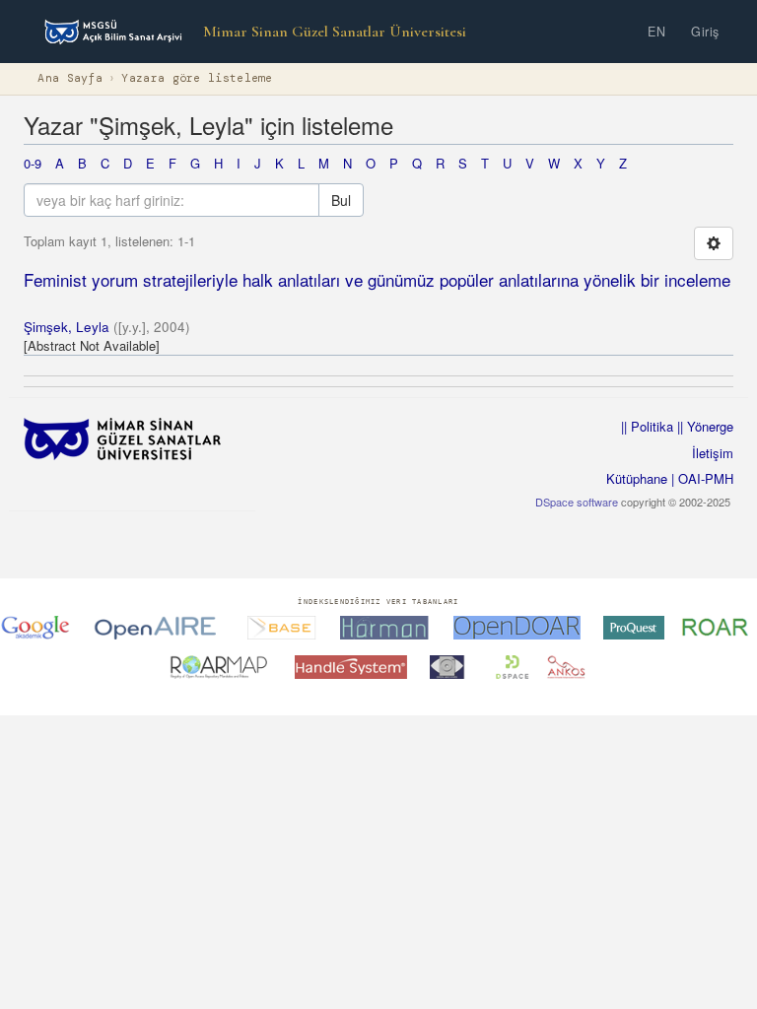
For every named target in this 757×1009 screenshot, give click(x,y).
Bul (341, 200)
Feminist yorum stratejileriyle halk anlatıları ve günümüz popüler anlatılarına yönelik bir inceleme (377, 279)
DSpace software (576, 501)
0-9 (32, 163)
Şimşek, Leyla (66, 326)
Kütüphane (636, 478)
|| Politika (647, 426)
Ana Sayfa (70, 78)
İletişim (712, 452)
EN (656, 31)
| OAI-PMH (700, 478)
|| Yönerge (703, 426)
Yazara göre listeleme (196, 78)
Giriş (705, 31)
